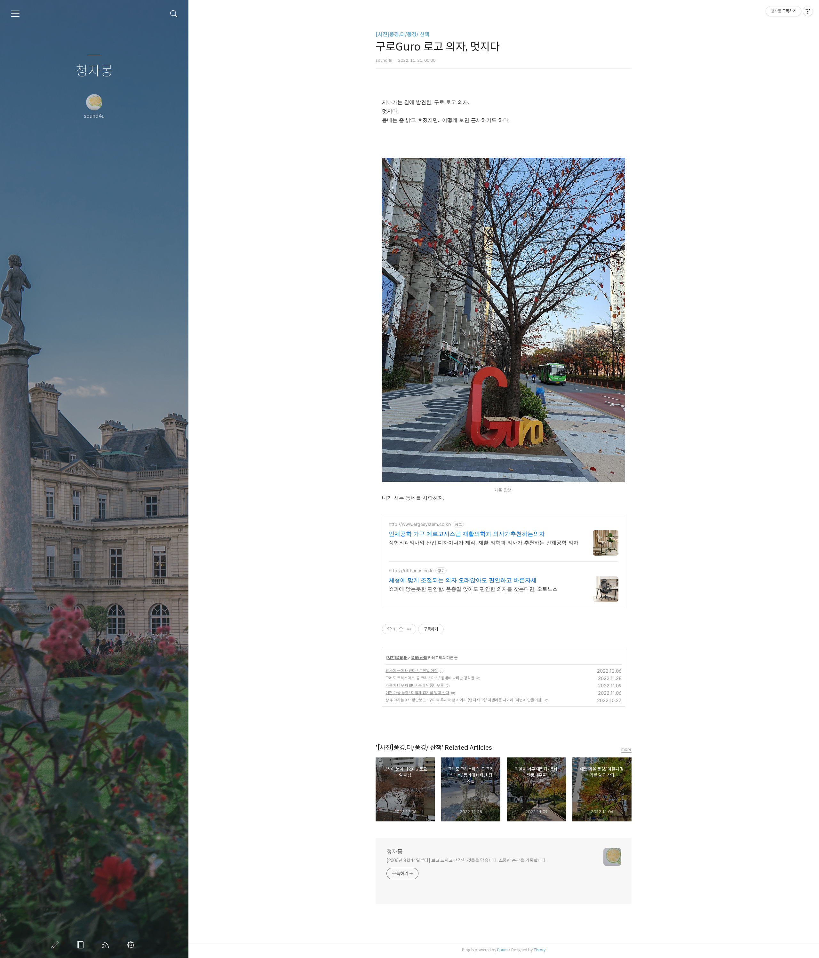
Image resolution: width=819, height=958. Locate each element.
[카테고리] (15, 14)
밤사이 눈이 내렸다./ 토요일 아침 (412, 670)
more (626, 749)
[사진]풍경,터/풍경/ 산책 (402, 34)
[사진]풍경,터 (396, 657)
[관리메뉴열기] (808, 11)
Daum (502, 949)
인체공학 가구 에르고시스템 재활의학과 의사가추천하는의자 (467, 533)
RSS (107, 944)
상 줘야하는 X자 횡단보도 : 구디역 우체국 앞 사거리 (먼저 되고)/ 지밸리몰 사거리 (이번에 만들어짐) (464, 700)
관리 (132, 944)
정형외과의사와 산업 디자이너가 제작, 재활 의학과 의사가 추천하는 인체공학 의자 (483, 542)
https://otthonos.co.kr (411, 570)
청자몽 (94, 71)
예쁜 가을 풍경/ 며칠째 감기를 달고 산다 (417, 692)
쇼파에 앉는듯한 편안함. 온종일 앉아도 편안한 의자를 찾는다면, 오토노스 (473, 589)
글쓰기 (56, 944)
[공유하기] (401, 629)
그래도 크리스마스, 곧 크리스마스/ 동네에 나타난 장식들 (430, 678)
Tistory (539, 949)
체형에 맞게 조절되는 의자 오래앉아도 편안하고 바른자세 (463, 580)
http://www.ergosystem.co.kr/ (420, 524)
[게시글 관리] (409, 629)
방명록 (81, 944)
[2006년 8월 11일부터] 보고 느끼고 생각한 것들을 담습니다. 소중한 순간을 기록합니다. (466, 860)
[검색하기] (174, 14)
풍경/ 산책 (419, 657)
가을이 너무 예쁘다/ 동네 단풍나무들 (415, 685)
